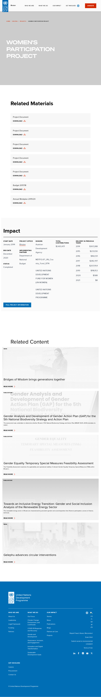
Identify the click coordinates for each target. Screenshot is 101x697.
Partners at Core (52, 632)
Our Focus (31, 616)
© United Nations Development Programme (23, 686)
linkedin (74, 653)
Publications (51, 624)
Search (82, 5)
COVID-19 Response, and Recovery (35, 629)
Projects (23, 21)
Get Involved (71, 6)
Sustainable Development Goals (34, 653)
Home (8, 21)
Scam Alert (89, 637)
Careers (11, 667)
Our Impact (57, 6)
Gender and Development (32, 635)
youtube (87, 653)
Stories (49, 616)
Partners (11, 632)
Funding (11, 628)
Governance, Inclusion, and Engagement (35, 641)
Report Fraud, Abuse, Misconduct (81, 633)
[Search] (91, 620)
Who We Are (29, 6)
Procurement (12, 671)
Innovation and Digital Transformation (35, 647)
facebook (79, 653)
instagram (83, 653)
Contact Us (12, 675)
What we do (43, 6)
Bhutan (13, 5)
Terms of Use (88, 648)
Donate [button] (90, 6)
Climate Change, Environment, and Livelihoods (34, 622)
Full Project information (17, 305)
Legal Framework (14, 624)
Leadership (12, 620)
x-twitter (92, 653)
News (49, 620)
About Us (11, 616)
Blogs (49, 628)
